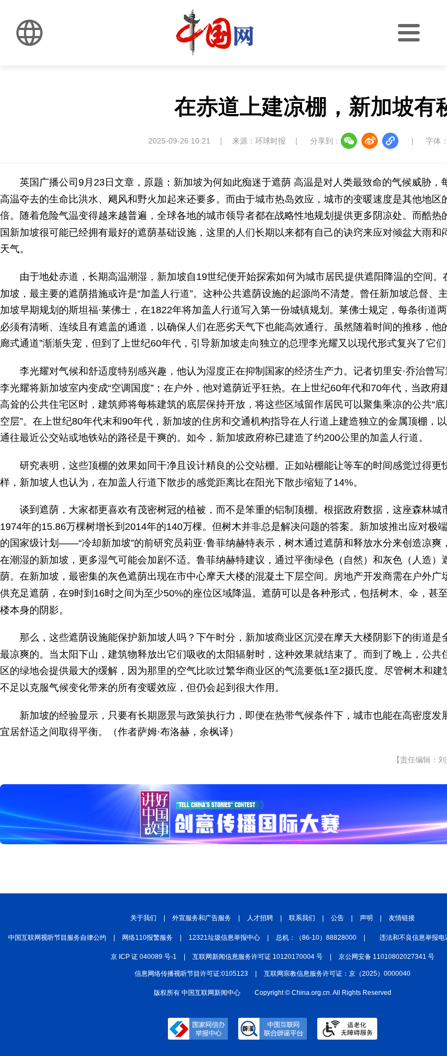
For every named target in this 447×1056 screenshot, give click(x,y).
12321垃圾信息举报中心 (224, 937)
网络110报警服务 (147, 937)
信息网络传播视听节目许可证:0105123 (191, 973)
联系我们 (302, 918)
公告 (337, 918)
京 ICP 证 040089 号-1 (144, 956)
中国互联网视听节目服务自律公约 (57, 937)
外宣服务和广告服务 (201, 918)
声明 (366, 918)
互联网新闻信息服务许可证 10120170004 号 (257, 956)
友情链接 (402, 918)
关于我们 (143, 918)
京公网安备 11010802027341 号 (386, 956)
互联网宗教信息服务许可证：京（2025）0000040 (337, 973)
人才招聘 (260, 918)
